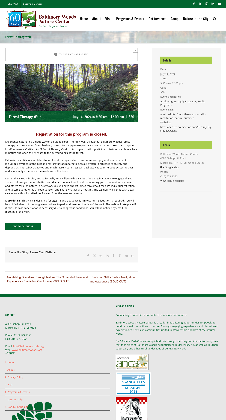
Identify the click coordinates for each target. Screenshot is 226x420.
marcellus (201, 114)
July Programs (188, 101)
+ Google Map (171, 167)
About (10, 369)
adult (163, 114)
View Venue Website (172, 180)
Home (10, 362)
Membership (15, 399)
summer (189, 118)
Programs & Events (18, 392)
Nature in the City (17, 407)
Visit (9, 384)
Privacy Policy (15, 377)
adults (171, 114)
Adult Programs (169, 101)
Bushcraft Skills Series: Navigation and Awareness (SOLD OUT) (112, 279)
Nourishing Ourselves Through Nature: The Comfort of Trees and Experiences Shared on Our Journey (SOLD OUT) (47, 279)
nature (179, 118)
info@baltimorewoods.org (28, 346)
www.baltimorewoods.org (27, 350)
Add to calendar (23, 226)
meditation (166, 118)
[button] (214, 18)
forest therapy (185, 114)
